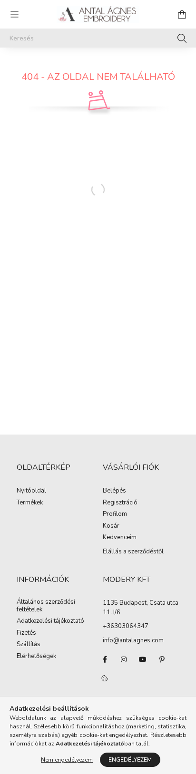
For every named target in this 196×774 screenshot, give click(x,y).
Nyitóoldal (31, 491)
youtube (142, 659)
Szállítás (28, 644)
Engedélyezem (130, 760)
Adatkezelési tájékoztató (50, 621)
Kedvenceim (120, 538)
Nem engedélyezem (67, 760)
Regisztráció (120, 503)
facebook (104, 659)
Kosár (111, 526)
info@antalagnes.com (133, 640)
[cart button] (181, 14)
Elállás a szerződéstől (133, 551)
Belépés (114, 491)
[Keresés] (181, 38)
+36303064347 (125, 626)
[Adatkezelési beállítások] (104, 678)
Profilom (115, 514)
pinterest (161, 659)
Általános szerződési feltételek (46, 606)
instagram (123, 659)
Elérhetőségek (36, 656)
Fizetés (26, 633)
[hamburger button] (14, 14)
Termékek (30, 503)
